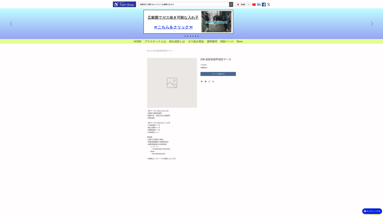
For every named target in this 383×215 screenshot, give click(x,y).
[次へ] (372, 24)
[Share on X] (213, 81)
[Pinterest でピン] (205, 81)
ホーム (149, 51)
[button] (227, 41)
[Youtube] (254, 4)
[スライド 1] (190, 36)
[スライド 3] (195, 36)
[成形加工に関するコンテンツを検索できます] (231, 4)
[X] (269, 4)
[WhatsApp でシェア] (209, 81)
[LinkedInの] (259, 4)
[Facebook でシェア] (202, 81)
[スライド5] (188, 36)
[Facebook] (264, 4)
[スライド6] (185, 36)
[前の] (11, 24)
